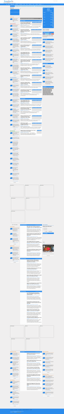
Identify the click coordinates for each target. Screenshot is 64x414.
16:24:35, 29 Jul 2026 (15, 140)
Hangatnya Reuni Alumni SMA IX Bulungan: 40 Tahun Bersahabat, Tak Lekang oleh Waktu (49, 389)
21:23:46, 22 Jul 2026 (47, 378)
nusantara (47, 93)
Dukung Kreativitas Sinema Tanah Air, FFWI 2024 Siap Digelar (16, 398)
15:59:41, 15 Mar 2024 (15, 395)
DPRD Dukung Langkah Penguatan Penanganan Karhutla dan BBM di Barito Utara (26, 124)
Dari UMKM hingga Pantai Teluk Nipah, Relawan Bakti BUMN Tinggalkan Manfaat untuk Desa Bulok (33, 293)
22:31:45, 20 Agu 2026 (25, 92)
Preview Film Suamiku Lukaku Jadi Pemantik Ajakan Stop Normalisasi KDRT (49, 354)
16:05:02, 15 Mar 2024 (15, 390)
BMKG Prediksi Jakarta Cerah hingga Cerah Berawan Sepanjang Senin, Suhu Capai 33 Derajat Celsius (16, 81)
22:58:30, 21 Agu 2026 (24, 77)
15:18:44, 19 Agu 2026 (25, 118)
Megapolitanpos (51, 88)
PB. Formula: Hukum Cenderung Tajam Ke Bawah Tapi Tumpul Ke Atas (16, 354)
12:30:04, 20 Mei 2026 (15, 161)
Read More (15, 182)
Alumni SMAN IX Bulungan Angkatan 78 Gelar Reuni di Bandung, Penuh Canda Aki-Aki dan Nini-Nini (49, 384)
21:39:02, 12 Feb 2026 (15, 52)
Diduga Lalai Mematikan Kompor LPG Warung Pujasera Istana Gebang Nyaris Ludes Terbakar (26, 116)
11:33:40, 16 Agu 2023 (15, 113)
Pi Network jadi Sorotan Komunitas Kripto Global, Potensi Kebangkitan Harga (49, 393)
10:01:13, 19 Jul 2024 (15, 231)
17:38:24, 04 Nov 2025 (48, 390)
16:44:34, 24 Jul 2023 (15, 122)
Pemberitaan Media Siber (25, 409)
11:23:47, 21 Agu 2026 (34, 377)
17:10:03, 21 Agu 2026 (25, 40)
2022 (47, 89)
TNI (51, 89)
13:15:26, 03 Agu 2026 (15, 83)
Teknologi (36, 4)
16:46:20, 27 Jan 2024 (15, 404)
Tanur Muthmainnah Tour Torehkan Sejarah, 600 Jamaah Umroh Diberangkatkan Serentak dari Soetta (16, 363)
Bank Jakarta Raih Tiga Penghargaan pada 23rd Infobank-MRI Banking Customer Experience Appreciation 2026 (15, 144)
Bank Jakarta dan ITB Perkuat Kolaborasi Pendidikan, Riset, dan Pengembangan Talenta (26, 68)
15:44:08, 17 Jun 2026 (15, 151)
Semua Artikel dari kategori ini (39, 258)
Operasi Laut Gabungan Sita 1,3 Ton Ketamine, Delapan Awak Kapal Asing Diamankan (34, 283)
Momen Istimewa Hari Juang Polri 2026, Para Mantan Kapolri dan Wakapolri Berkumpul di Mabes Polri (26, 61)
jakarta (52, 93)
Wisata (50, 93)
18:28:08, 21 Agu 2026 (48, 44)
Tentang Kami (12, 409)
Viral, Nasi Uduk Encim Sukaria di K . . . (48, 252)
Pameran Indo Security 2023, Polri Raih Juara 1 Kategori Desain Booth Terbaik (16, 105)
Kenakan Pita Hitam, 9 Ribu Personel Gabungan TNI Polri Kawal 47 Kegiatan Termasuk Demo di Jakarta (33, 261)
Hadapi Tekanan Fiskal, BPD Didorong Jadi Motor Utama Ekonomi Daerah (16, 174)
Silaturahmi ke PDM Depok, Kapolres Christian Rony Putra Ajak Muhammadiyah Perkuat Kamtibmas (25, 30)
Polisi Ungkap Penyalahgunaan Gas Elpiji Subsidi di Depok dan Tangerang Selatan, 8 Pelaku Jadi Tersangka (16, 111)
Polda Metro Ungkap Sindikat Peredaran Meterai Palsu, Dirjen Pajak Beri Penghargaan (25, 83)
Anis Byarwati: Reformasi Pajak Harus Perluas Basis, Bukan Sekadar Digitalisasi (16, 178)
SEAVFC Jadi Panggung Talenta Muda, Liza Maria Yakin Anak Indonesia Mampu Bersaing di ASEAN (49, 377)
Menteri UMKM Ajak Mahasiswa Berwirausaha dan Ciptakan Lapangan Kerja (23, 6)
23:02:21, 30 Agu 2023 (15, 107)
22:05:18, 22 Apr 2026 (15, 171)
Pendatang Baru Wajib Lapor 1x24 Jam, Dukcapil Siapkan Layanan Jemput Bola (16, 90)
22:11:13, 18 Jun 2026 (15, 37)
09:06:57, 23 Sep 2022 (48, 68)
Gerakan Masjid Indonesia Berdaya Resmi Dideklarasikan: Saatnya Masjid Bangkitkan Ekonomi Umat (16, 369)
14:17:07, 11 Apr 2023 (47, 79)
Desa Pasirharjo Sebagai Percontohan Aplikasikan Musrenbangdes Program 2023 (48, 66)
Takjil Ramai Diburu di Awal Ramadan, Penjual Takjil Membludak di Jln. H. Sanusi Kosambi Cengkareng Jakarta (16, 388)
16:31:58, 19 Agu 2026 (25, 125)
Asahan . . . (44, 242)
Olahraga (48, 94)
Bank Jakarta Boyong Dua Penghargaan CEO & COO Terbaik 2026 (16, 86)
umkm (43, 88)
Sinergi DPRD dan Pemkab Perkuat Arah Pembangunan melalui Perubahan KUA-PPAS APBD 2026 (26, 90)
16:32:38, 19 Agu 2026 (33, 311)
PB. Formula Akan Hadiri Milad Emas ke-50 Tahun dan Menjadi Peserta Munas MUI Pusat (49, 366)
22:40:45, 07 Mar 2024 (15, 399)
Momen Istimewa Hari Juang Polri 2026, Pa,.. (27, 18)
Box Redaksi (16, 409)
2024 (6, 4)
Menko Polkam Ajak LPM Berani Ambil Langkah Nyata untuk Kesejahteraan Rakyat (34, 275)
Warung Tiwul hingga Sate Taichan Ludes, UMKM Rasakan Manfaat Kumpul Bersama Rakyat (33, 384)
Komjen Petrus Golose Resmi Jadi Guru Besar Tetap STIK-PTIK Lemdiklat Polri (16, 121)
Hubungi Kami (20, 409)
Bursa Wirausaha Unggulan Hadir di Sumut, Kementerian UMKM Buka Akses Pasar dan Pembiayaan (26, 23)
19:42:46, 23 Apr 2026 (15, 87)
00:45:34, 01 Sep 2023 (48, 84)
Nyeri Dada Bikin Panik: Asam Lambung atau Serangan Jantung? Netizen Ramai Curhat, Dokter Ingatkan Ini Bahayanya (16, 46)
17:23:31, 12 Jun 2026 (15, 156)
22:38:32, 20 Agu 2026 (34, 295)
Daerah (48, 88)
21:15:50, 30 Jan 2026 (15, 57)
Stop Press (30, 409)
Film (49, 94)
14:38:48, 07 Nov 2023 (15, 74)
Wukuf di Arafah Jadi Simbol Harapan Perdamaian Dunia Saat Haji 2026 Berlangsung (16, 358)
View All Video (48, 255)
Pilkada (49, 89)
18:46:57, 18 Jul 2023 (15, 127)
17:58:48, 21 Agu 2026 (24, 47)
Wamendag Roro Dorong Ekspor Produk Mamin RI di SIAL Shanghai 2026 (16, 164)
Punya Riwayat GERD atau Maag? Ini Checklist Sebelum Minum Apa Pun (16, 50)
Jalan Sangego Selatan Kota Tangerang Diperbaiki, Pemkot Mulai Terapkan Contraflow (25, 53)
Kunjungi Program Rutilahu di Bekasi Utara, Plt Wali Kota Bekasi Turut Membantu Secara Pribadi (49, 78)
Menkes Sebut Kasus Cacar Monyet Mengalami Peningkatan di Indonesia (16, 72)
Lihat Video (44, 243)
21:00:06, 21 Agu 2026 (48, 48)
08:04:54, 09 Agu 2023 (15, 118)
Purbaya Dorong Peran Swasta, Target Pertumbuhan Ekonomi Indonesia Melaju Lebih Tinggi (15, 169)
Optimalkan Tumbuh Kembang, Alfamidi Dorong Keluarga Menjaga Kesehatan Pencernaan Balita (16, 61)
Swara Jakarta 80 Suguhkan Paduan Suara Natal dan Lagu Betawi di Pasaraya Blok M (49, 358)
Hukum (45, 94)
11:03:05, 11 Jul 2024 (15, 242)
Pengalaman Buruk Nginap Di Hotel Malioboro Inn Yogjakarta (16, 382)
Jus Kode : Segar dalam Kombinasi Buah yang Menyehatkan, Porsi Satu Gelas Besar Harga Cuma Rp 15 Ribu (16, 240)
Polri (45, 89)
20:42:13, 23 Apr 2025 (15, 63)
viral (43, 94)
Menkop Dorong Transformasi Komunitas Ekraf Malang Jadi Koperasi (25, 76)
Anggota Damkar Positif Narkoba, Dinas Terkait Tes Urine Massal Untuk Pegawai (28, 131)
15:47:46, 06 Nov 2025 (48, 75)
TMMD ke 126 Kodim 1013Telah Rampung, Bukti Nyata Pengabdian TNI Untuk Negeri (49, 73)
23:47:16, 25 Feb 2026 (15, 42)
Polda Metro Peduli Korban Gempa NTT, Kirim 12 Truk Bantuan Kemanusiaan (34, 268)
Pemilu (43, 89)
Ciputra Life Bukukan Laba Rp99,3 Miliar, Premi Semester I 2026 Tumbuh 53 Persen (41, 6)
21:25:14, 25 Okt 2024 (15, 384)
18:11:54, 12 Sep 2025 (48, 363)
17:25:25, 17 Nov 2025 (48, 386)
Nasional (46, 88)
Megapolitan (44, 93)
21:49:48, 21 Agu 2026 (25, 70)
